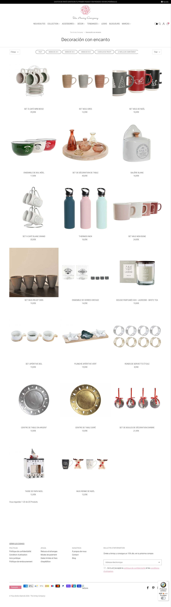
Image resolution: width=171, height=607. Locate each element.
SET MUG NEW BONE (137, 236)
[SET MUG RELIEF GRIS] (34, 272)
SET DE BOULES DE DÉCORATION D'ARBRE (137, 427)
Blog (74, 558)
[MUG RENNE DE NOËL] (85, 463)
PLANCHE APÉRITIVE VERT (85, 364)
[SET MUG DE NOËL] (137, 81)
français (14, 587)
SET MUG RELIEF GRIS (34, 300)
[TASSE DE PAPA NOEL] (34, 463)
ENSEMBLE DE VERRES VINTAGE (85, 300)
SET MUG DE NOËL (137, 109)
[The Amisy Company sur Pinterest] (153, 588)
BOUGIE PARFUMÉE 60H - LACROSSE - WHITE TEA (137, 300)
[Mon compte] (164, 23)
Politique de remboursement (20, 561)
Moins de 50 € (86, 52)
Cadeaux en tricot (104, 52)
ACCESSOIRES (68, 24)
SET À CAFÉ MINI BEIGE (34, 109)
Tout (40, 52)
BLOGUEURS (114, 24)
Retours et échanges (49, 551)
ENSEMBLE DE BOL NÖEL (34, 173)
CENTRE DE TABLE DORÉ (85, 427)
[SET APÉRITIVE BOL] (34, 336)
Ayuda (165, 2)
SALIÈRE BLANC (137, 173)
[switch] (163, 598)
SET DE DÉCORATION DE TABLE (85, 173)
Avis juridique (14, 558)
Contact (75, 555)
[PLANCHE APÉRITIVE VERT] (85, 336)
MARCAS (125, 24)
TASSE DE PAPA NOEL (34, 491)
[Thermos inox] (85, 208)
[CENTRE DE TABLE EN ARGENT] (34, 400)
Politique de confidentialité (20, 551)
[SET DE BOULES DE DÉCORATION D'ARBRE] (137, 400)
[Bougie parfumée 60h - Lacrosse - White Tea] (137, 272)
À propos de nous (79, 551)
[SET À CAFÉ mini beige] (34, 81)
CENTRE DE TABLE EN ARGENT (34, 427)
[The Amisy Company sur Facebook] (147, 588)
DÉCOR (80, 24)
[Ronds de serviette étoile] (137, 336)
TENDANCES (92, 24)
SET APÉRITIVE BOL (34, 364)
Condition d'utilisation (18, 555)
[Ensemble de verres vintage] (85, 272)
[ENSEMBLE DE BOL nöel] (34, 145)
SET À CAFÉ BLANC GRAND (34, 236)
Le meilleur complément (127, 52)
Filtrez (13, 52)
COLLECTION (52, 24)
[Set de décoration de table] (85, 145)
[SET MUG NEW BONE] (137, 208)
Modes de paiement (49, 555)
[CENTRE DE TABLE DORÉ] (85, 400)
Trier (156, 52)
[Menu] (167, 582)
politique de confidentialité (134, 568)
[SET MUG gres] (85, 81)
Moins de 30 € (70, 52)
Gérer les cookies (16, 544)
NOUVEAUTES (39, 24)
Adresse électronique (113, 560)
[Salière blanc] (137, 145)
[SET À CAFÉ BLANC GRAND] (34, 208)
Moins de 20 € (53, 52)
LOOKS (104, 24)
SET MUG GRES (85, 109)
